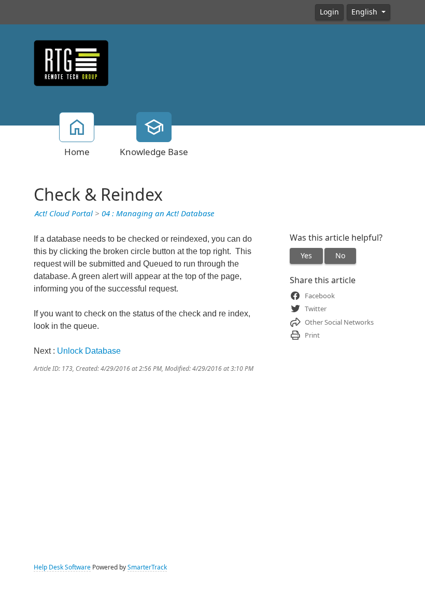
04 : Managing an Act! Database (158, 213)
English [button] (365, 12)
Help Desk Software (62, 567)
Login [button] (329, 12)
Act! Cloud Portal (64, 213)
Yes (306, 256)
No (340, 256)
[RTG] (71, 62)
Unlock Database (89, 350)
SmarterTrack (147, 567)
